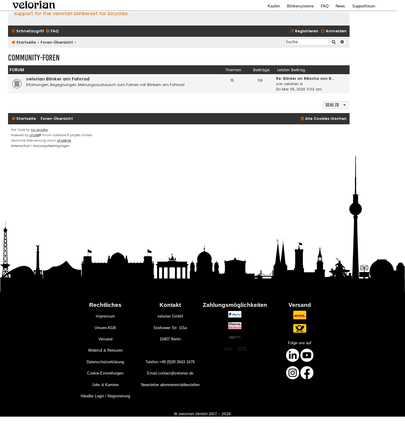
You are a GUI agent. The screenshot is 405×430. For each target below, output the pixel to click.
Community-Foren (34, 57)
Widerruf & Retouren (105, 350)
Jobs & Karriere (105, 385)
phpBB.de (64, 140)
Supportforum (363, 6)
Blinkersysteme (300, 6)
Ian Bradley (39, 130)
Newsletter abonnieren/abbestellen (170, 385)
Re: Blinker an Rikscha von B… (305, 78)
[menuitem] (51, 31)
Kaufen (274, 6)
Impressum (105, 316)
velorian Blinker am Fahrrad (58, 79)
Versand (105, 339)
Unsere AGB (105, 328)
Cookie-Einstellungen (105, 373)
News (340, 6)
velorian (291, 83)
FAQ (325, 6)
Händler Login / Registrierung (105, 396)
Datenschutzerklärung (105, 362)
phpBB (34, 135)
